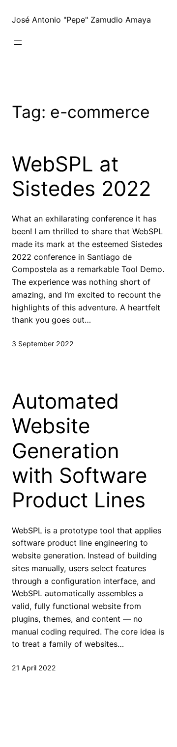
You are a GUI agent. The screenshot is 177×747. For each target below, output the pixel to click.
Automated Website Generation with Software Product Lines (79, 451)
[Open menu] (18, 43)
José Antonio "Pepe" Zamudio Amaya (81, 20)
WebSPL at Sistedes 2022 (81, 176)
